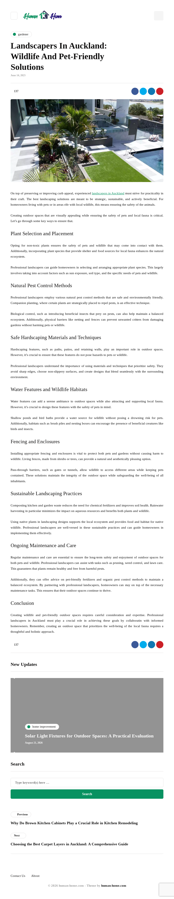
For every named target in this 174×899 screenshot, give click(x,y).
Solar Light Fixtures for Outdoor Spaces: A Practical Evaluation (85, 735)
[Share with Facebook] (135, 91)
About (35, 875)
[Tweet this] (143, 91)
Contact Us (18, 875)
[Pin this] (159, 91)
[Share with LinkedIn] (151, 91)
